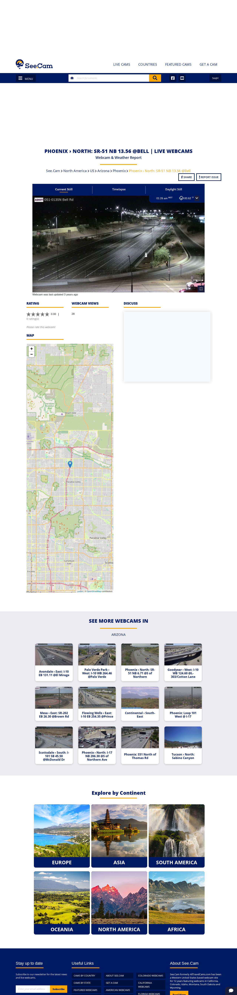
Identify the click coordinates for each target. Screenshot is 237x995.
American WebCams (118, 990)
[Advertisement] (118, 28)
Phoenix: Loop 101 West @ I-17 (183, 714)
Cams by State (82, 982)
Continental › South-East (140, 714)
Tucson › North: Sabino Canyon (183, 756)
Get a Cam (112, 982)
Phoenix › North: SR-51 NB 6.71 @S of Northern (140, 673)
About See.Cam (115, 975)
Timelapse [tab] (119, 189)
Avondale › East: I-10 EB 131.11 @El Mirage (54, 673)
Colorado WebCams (150, 975)
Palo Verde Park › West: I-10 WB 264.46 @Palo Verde (97, 673)
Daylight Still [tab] (173, 189)
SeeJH (215, 78)
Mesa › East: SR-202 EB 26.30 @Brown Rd (54, 714)
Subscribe (59, 989)
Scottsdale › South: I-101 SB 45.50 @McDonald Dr (54, 756)
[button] (197, 198)
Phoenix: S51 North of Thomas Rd (140, 756)
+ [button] (31, 348)
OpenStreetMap (94, 591)
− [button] (31, 354)
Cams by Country (84, 975)
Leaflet (80, 591)
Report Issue (209, 177)
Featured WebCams (85, 990)
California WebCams (145, 984)
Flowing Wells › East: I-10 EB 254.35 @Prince (97, 714)
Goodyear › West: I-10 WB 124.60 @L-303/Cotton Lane (183, 673)
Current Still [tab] (64, 189)
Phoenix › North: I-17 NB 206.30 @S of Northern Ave (97, 756)
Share (187, 177)
